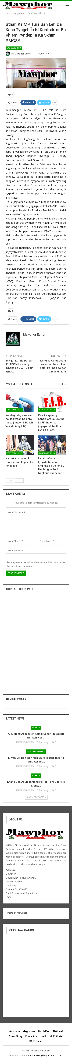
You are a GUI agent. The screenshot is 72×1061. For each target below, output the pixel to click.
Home (16, 1031)
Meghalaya (29, 1031)
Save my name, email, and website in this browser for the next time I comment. (36, 564)
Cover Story (15, 1036)
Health (43, 1036)
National (58, 1031)
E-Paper (38, 1041)
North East (44, 1031)
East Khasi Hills (36, 751)
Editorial (58, 1036)
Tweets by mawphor (16, 912)
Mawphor (14, 1055)
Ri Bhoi (36, 727)
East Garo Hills (14, 48)
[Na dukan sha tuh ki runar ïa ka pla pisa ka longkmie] (20, 445)
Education (31, 1036)
